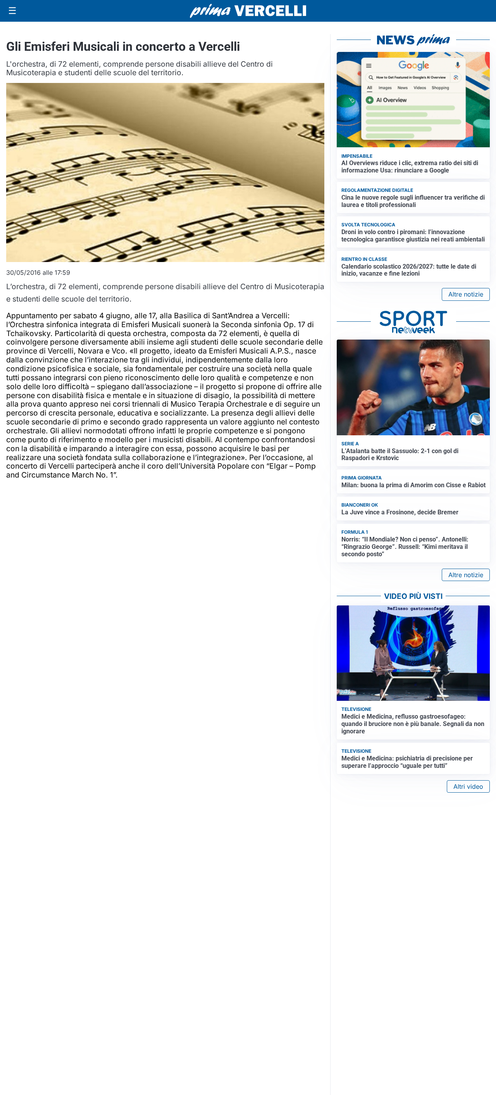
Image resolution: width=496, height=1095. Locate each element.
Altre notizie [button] (465, 294)
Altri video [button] (468, 786)
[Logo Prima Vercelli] (248, 11)
